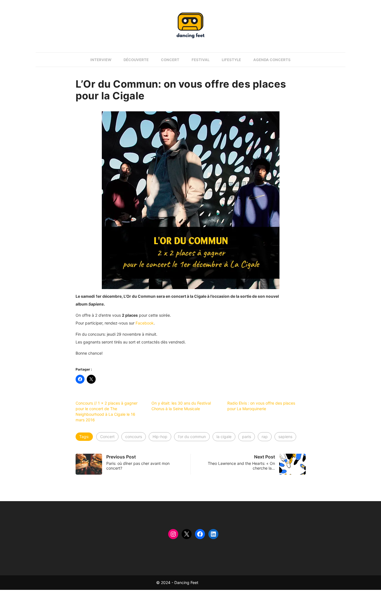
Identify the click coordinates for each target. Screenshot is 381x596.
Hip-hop (160, 436)
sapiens (285, 436)
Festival (200, 59)
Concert (170, 59)
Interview (100, 59)
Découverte (136, 59)
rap (265, 436)
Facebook (145, 323)
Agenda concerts (272, 59)
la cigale (224, 436)
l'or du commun (192, 436)
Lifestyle (231, 59)
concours (133, 436)
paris (246, 436)
